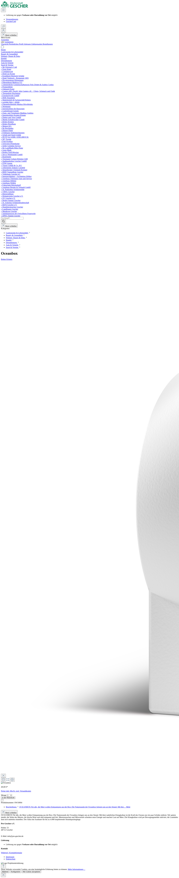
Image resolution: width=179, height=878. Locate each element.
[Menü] (3, 10)
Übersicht (5, 44)
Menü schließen (11, 35)
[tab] (68, 807)
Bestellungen (48, 44)
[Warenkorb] (2, 47)
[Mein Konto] (3, 31)
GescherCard (11, 21)
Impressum (10, 857)
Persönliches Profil (16, 44)
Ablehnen (5, 872)
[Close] (3, 776)
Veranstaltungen (12, 19)
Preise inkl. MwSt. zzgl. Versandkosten (16, 791)
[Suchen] (3, 27)
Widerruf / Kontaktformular (11, 853)
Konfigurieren (15, 872)
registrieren (9, 42)
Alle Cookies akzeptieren (31, 872)
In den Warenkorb (8, 798)
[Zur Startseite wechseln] (14, 7)
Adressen (27, 44)
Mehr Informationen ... (76, 869)
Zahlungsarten (37, 44)
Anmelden (5, 40)
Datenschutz (10, 859)
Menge (3, 795)
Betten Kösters (6, 259)
